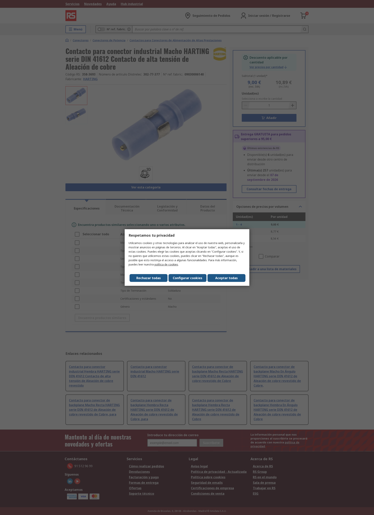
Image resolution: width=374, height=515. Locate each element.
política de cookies (166, 264)
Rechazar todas (148, 278)
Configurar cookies (187, 278)
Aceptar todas (226, 278)
